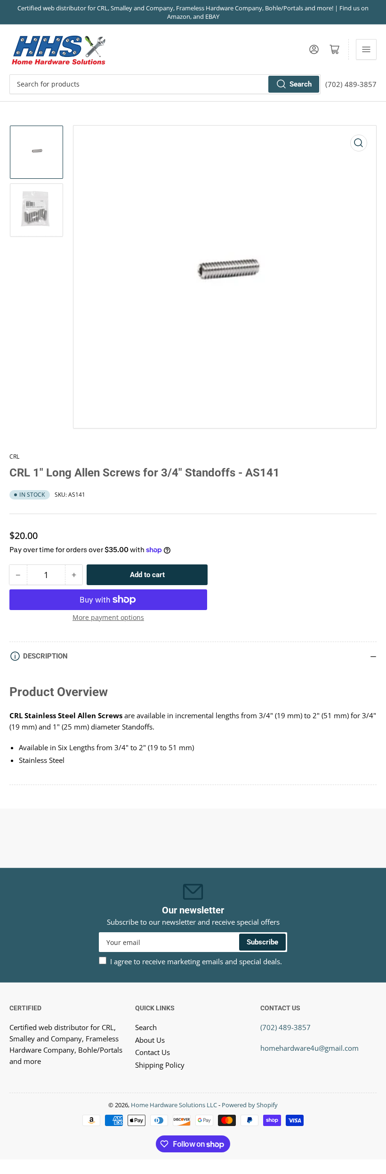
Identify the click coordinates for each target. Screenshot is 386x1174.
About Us (150, 1040)
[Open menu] (366, 49)
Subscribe (262, 942)
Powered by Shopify (250, 1105)
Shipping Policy (160, 1065)
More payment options (108, 617)
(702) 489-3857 (285, 1027)
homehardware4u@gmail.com (309, 1048)
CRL (14, 456)
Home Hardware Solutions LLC (174, 1105)
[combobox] (165, 84)
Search (301, 84)
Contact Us (152, 1052)
